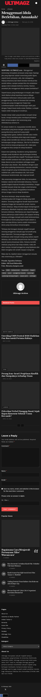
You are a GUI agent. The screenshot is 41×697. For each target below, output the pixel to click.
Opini (4, 369)
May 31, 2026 (6, 341)
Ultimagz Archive (13, 22)
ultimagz (32, 276)
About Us (4, 613)
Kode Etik (4, 625)
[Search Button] (32, 3)
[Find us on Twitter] (5, 689)
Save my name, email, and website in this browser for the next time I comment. (21, 490)
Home (3, 9)
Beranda (4, 622)
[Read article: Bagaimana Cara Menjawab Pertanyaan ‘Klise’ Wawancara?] (20, 533)
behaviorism (16, 270)
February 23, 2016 (27, 22)
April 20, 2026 (7, 419)
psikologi (31, 273)
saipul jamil (24, 276)
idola (4, 273)
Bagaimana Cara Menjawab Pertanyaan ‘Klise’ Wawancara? (15, 552)
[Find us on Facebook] (2, 689)
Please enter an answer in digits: (13, 496)
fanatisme (25, 270)
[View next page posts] (22, 425)
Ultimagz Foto (6, 634)
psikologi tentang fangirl (10, 276)
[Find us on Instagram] (12, 689)
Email (4, 480)
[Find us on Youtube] (8, 689)
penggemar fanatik (19, 273)
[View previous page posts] (18, 425)
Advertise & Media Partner (10, 616)
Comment (5, 446)
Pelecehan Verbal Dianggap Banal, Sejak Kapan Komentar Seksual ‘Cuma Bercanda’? (20, 413)
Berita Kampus (8, 332)
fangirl (32, 270)
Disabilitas (4, 637)
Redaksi (4, 631)
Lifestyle (10, 9)
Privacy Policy (6, 628)
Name (4, 471)
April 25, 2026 (7, 379)
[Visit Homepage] (17, 3)
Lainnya (5, 407)
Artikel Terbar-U (6, 619)
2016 (7, 270)
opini (9, 273)
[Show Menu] (2, 3)
